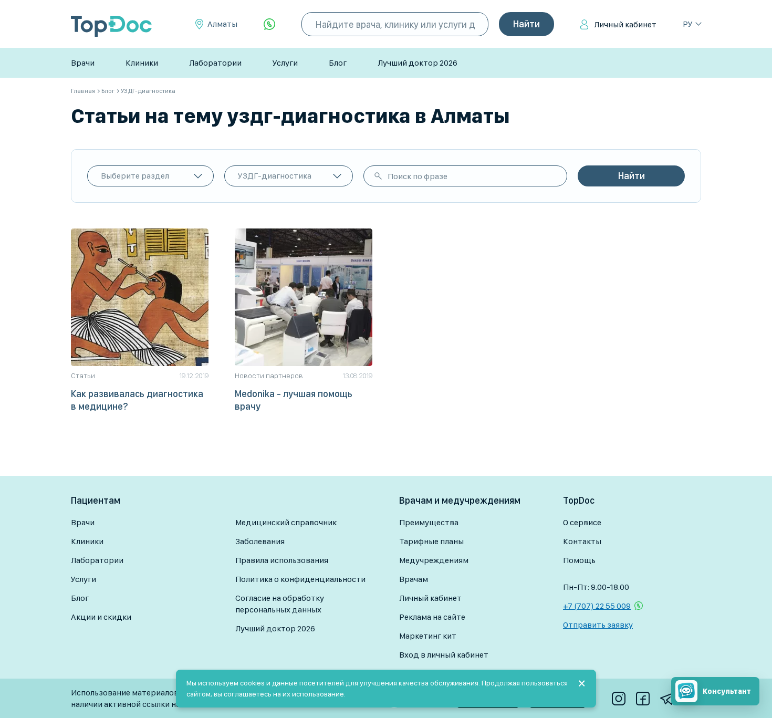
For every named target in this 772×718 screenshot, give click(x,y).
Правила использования (281, 560)
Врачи (83, 63)
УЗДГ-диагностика (274, 176)
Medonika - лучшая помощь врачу (293, 400)
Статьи (83, 375)
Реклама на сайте (432, 617)
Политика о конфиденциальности (300, 579)
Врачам (413, 579)
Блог (338, 63)
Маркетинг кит (427, 636)
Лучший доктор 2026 (417, 63)
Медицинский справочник (286, 522)
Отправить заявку (598, 625)
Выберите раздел (135, 176)
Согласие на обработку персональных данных (279, 604)
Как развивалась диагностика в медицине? (137, 400)
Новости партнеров (269, 375)
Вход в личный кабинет (443, 655)
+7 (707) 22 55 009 (597, 606)
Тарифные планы (431, 541)
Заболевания (260, 541)
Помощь (579, 560)
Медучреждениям (433, 560)
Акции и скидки (101, 617)
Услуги (285, 63)
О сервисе (582, 522)
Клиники (142, 63)
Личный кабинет (625, 24)
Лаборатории (215, 63)
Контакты (582, 541)
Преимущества (428, 522)
